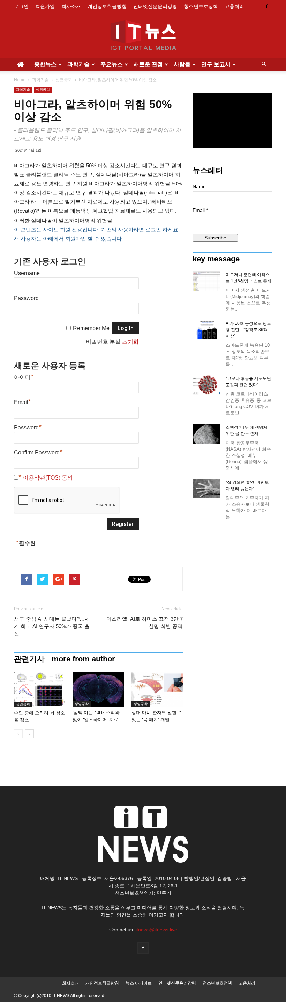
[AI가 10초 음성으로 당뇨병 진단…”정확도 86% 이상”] (206, 330)
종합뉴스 (45, 64)
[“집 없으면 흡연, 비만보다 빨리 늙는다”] (206, 488)
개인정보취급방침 (107, 6)
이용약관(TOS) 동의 (48, 478)
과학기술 (78, 64)
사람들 (182, 64)
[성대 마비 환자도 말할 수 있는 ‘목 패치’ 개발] (157, 689)
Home (19, 79)
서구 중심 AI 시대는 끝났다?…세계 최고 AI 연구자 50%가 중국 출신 (52, 626)
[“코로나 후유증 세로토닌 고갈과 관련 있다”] (206, 385)
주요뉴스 (111, 64)
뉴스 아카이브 (139, 983)
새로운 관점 (148, 64)
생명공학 (63, 79)
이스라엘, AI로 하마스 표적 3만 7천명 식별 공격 (144, 622)
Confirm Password (38, 453)
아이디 (24, 377)
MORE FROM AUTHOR (83, 659)
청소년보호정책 (201, 6)
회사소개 (71, 6)
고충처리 (234, 6)
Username (27, 273)
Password (26, 298)
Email (22, 402)
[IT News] (143, 36)
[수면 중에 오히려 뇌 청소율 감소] (39, 689)
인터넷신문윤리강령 (155, 6)
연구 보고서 (216, 64)
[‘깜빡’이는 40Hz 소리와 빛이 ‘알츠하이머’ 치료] (98, 689)
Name (199, 186)
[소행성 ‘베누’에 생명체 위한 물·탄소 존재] (206, 434)
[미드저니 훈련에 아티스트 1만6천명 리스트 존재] (206, 281)
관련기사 (29, 659)
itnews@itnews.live (156, 929)
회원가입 (45, 6)
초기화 (130, 342)
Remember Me (91, 328)
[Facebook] (267, 6)
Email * (200, 210)
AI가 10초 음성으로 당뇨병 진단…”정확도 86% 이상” (248, 329)
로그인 (21, 6)
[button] (263, 64)
